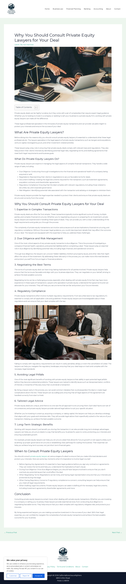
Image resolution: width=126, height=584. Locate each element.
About (108, 9)
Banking (87, 9)
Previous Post (10, 532)
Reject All (26, 576)
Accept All (38, 576)
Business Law (58, 9)
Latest (16, 45)
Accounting (98, 9)
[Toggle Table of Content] (35, 107)
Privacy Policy (49, 567)
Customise (13, 576)
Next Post (117, 532)
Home (47, 9)
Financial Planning (73, 9)
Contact (117, 9)
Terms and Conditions (65, 567)
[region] (25, 568)
